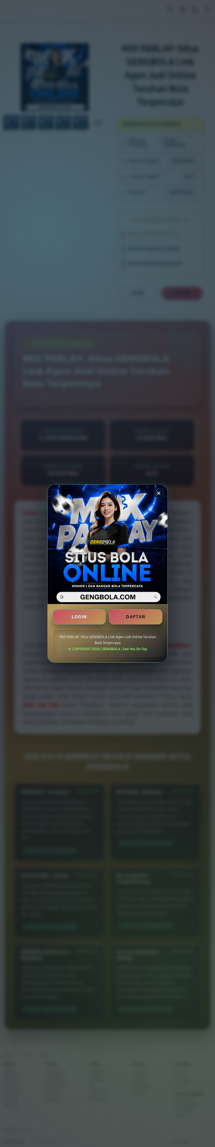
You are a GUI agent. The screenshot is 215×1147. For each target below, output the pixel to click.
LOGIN (79, 616)
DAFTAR (135, 616)
